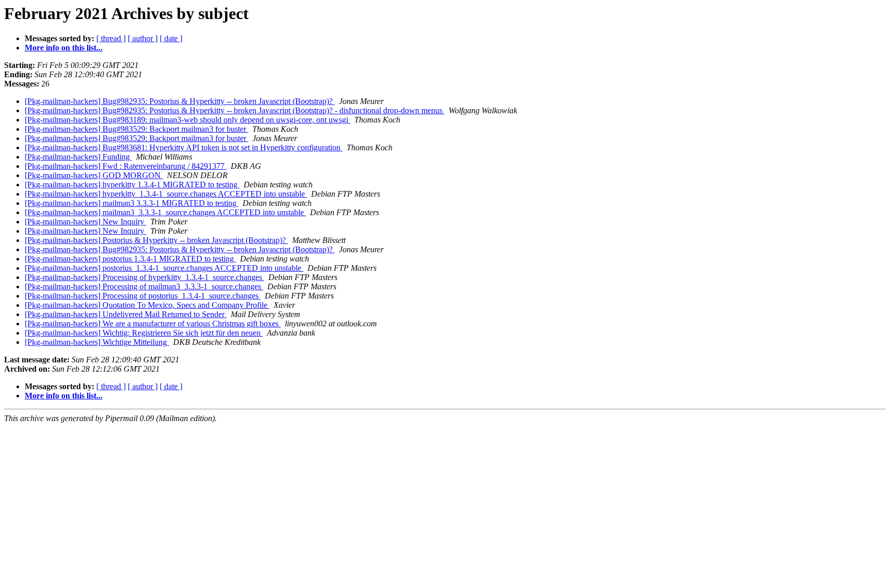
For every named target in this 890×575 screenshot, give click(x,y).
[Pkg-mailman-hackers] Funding (78, 156)
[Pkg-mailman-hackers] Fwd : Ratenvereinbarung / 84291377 (126, 166)
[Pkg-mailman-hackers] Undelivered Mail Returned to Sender (126, 314)
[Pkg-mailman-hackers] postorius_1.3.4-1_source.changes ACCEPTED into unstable (164, 268)
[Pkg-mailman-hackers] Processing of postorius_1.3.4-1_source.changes (143, 295)
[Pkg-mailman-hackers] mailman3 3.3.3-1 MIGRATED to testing (131, 203)
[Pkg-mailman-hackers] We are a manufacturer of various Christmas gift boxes (153, 323)
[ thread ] (111, 38)
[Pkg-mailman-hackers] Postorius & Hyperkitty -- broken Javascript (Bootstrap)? (156, 240)
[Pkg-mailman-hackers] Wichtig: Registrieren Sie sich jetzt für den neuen (144, 332)
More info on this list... (63, 47)
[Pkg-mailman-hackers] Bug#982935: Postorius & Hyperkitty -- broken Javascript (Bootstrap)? (180, 101)
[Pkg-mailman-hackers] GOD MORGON (94, 175)
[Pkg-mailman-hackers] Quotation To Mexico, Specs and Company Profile (147, 305)
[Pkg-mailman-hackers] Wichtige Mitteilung (97, 342)
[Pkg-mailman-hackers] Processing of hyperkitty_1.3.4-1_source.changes (144, 277)
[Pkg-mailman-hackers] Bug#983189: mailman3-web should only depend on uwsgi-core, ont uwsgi (187, 119)
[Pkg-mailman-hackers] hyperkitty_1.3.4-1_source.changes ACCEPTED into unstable (166, 193)
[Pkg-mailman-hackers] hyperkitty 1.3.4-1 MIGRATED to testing (132, 184)
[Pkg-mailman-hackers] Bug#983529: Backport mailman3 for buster (136, 129)
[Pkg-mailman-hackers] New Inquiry (85, 221)
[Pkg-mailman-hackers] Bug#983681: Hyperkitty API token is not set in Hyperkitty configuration (184, 147)
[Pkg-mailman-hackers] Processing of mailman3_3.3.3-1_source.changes (144, 286)
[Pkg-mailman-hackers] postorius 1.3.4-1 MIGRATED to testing (130, 258)
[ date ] (171, 38)
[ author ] (143, 38)
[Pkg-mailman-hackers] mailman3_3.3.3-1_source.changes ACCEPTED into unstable (165, 212)
